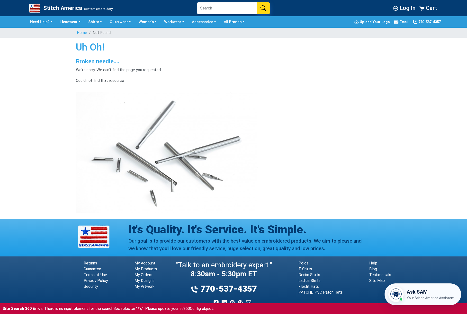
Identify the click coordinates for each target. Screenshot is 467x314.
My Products (146, 269)
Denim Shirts (309, 274)
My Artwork (144, 286)
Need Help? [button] (40, 22)
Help (373, 263)
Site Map (377, 280)
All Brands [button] (233, 22)
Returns (90, 263)
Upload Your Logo (375, 22)
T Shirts (305, 269)
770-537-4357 (429, 22)
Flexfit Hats (308, 286)
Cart (430, 8)
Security (91, 286)
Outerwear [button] (119, 22)
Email (405, 22)
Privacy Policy (96, 280)
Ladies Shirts (309, 280)
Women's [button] (146, 22)
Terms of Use (95, 274)
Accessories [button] (202, 22)
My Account (145, 263)
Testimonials (380, 274)
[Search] (263, 8)
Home (82, 32)
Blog (373, 269)
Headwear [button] (69, 22)
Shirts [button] (93, 22)
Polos (303, 263)
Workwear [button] (172, 22)
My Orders (143, 274)
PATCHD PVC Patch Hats (320, 292)
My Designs (144, 280)
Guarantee (92, 269)
